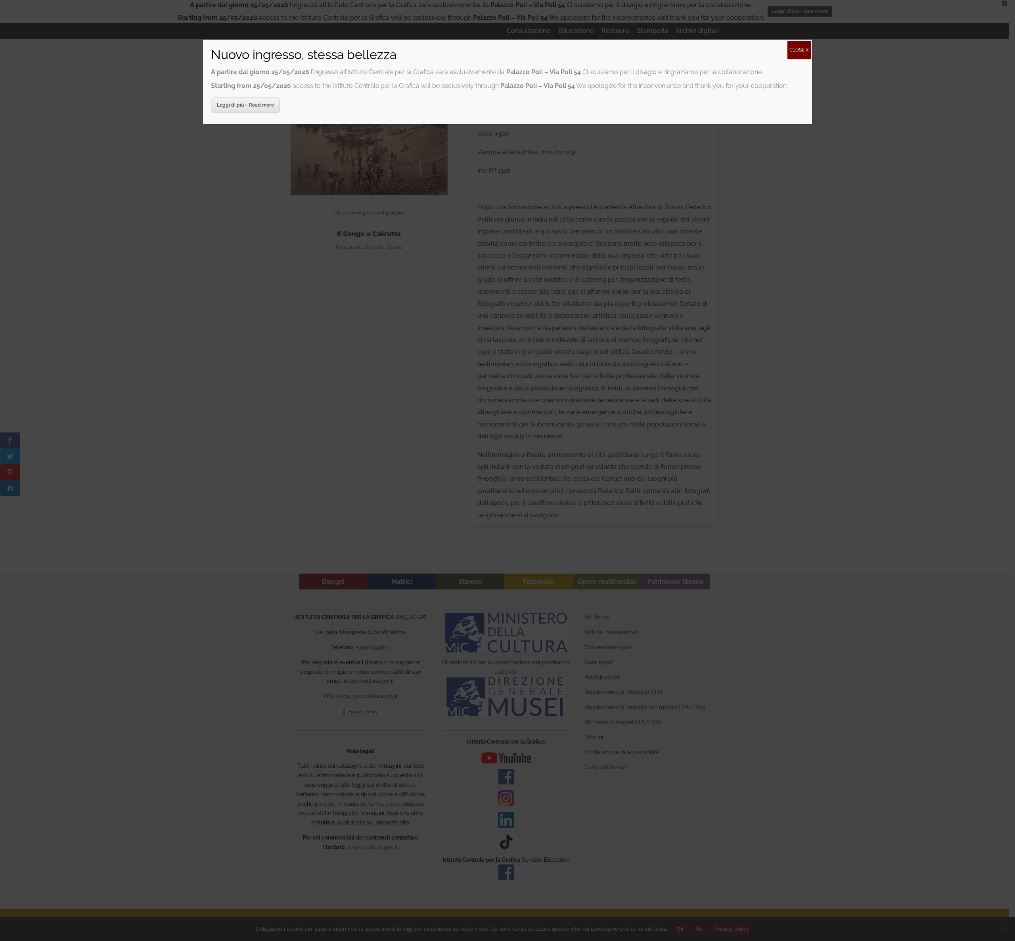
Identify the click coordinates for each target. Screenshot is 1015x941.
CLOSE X (799, 50)
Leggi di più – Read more (245, 105)
